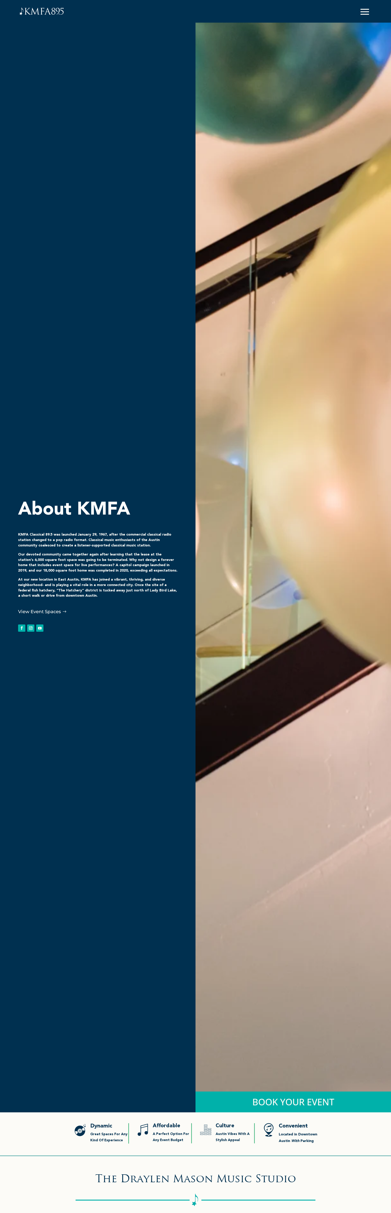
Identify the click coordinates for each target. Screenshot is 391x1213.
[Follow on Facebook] (21, 628)
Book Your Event (293, 1102)
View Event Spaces (39, 611)
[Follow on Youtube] (39, 628)
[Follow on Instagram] (30, 628)
